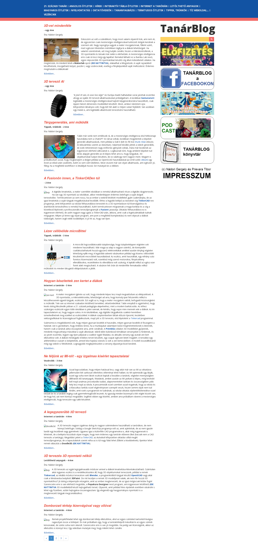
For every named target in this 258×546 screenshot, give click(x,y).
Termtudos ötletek (150, 10)
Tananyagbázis (124, 10)
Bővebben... (49, 73)
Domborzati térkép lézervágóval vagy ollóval (77, 505)
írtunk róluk (140, 141)
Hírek (98, 6)
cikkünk (144, 159)
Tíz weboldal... (199, 10)
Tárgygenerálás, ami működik (66, 122)
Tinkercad (135, 318)
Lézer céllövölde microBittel (65, 231)
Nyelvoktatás (80, 10)
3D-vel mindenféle (57, 25)
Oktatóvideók (102, 10)
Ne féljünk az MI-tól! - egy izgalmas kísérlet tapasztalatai (86, 356)
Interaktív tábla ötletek (121, 6)
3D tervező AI (54, 81)
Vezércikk (50, 14)
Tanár (187, 28)
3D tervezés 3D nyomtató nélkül (68, 455)
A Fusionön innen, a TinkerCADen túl (72, 178)
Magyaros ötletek (56, 10)
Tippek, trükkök (176, 10)
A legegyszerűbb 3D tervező (65, 412)
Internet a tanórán (154, 6)
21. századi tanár (55, 6)
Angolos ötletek (80, 6)
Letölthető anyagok (184, 6)
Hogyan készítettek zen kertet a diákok (73, 280)
